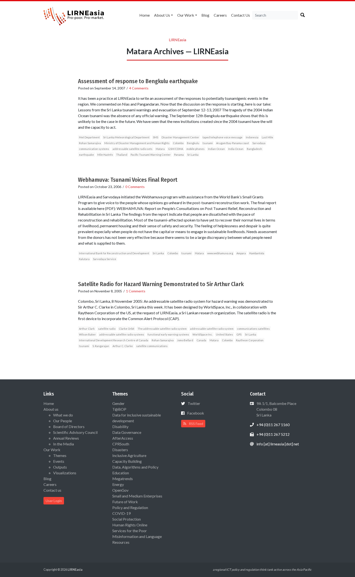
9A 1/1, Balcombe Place (276, 409)
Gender (118, 403)
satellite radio (106, 328)
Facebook (195, 413)
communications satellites (253, 328)
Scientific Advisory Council (75, 432)
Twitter (194, 403)
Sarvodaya (258, 143)
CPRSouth (120, 444)
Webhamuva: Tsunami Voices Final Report (128, 179)
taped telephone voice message (222, 137)
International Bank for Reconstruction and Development (114, 253)
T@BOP (119, 409)
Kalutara (84, 259)
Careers (220, 15)
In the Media (63, 444)
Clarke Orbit (126, 328)
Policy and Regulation (130, 507)
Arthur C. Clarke (123, 346)
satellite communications (152, 346)
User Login (54, 501)
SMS (155, 137)
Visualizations (64, 472)
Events (58, 461)
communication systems (94, 148)
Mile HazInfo (105, 154)
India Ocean (235, 148)
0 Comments (135, 187)
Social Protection (126, 519)
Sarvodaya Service (104, 259)
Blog (205, 15)
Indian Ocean (216, 148)
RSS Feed (195, 424)
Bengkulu (193, 143)
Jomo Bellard (185, 340)
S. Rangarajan (100, 346)
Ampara (241, 253)
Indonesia (252, 137)
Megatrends (122, 478)
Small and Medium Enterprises (137, 496)
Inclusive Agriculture (129, 455)
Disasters (120, 449)
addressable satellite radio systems (121, 334)
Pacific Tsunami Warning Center (151, 154)
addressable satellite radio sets (132, 148)
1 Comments (135, 291)
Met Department (89, 137)
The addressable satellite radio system (162, 328)
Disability (120, 426)
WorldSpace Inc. (202, 334)
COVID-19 (121, 513)
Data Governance (126, 432)
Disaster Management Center (180, 137)
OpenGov (120, 490)
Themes (59, 455)
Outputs (60, 467)
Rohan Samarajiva (90, 143)
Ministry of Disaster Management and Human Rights (137, 143)
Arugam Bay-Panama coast (232, 143)
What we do (63, 415)
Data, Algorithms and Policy (135, 467)
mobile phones (195, 148)
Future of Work (125, 501)
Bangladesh (254, 148)
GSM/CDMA (175, 148)
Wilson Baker (87, 334)
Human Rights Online (129, 525)
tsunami (208, 143)
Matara (160, 148)
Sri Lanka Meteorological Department (126, 137)
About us (162, 15)
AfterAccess (122, 438)
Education (120, 472)
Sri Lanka (193, 154)
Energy (118, 484)
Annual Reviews (66, 438)
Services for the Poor (129, 530)
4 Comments (139, 88)
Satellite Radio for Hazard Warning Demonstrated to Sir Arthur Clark (161, 284)
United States (224, 334)
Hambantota (256, 253)
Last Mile (267, 137)
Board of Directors (69, 426)
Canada (201, 340)
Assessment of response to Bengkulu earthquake (138, 81)
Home (144, 15)
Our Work (185, 15)
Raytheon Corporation (249, 340)
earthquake (86, 154)
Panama (179, 154)
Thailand (121, 154)
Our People (62, 420)
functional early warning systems (168, 334)
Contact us (240, 15)
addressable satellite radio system (212, 328)
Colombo (178, 143)
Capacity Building (127, 461)
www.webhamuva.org (220, 253)
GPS (238, 334)
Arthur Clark (87, 328)
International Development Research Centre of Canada (113, 340)
